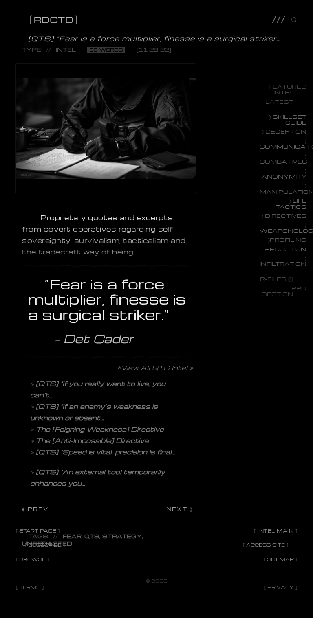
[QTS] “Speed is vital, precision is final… (105, 452)
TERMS (29, 587)
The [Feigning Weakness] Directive (100, 429)
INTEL (66, 49)
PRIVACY (280, 587)
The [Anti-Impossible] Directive (92, 440)
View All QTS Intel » (157, 368)
